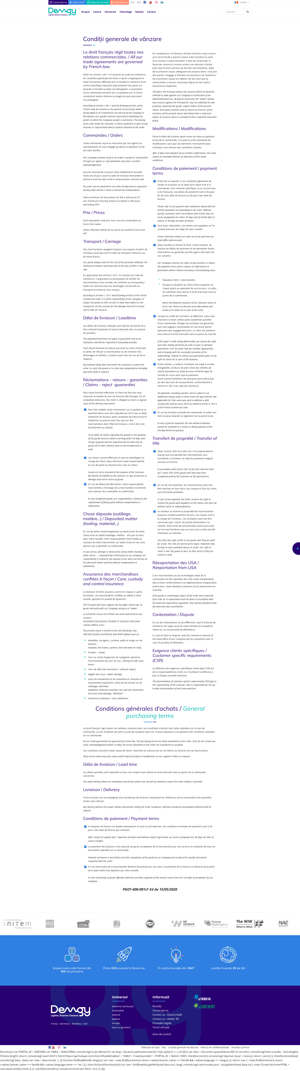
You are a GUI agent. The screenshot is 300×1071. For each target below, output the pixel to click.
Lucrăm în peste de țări (228, 968)
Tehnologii (126, 11)
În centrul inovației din (176, 968)
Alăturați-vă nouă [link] (150, 1047)
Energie (116, 1023)
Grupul (85, 11)
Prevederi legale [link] (161, 1023)
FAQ (139, 2)
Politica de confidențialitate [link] (215, 1047)
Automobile (118, 1010)
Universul (110, 11)
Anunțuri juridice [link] (240, 1047)
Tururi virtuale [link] (160, 1027)
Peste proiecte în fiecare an (124, 968)
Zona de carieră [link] (161, 1034)
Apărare (116, 1018)
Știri (132, 2)
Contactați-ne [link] (160, 1010)
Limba (242, 2)
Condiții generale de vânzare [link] (183, 1047)
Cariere (151, 11)
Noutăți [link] (156, 1006)
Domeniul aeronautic (123, 1006)
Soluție (139, 11)
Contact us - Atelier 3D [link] (165, 1019)
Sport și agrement (121, 1027)
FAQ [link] (164, 1047)
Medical (116, 1014)
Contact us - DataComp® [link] (167, 1014)
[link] (144, 2)
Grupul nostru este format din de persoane (72, 969)
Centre (97, 11)
